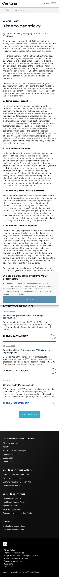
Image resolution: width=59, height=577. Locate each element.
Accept (29, 299)
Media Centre (29, 414)
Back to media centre (16, 10)
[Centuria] (9, 3)
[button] (50, 4)
